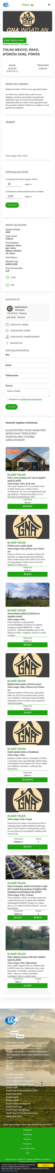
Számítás (12, 205)
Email (8, 365)
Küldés (11, 407)
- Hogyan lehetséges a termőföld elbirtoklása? (26, 1051)
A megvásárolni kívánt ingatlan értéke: (21, 179)
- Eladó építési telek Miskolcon (19, 1084)
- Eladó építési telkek (15, 1078)
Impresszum (27, 1144)
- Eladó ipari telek (13, 1094)
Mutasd (23, 313)
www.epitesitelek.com (17, 1029)
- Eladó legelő (11, 1097)
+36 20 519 (12, 313)
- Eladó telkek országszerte (18, 1103)
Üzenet (9, 386)
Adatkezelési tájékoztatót (31, 399)
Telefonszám (11, 375)
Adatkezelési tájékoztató (9, 1171)
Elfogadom (45, 1165)
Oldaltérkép (27, 1130)
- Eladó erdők (11, 1087)
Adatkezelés (27, 1135)
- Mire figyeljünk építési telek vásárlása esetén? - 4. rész (27, 1056)
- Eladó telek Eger (13, 1107)
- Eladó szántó (12, 1100)
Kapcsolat (27, 1139)
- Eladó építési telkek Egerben (19, 1081)
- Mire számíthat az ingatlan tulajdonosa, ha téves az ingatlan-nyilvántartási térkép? (25, 1047)
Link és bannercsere (27, 1148)
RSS (27, 1153)
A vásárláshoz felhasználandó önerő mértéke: (24, 191)
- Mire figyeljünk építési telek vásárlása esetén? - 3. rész (27, 1061)
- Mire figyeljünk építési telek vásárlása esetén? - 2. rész (27, 1067)
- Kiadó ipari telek (13, 1116)
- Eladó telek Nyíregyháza (17, 1110)
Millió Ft (28, 184)
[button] (28, 5)
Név (7, 355)
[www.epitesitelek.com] (6, 5)
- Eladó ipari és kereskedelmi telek (21, 1090)
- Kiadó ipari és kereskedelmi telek (21, 1113)
